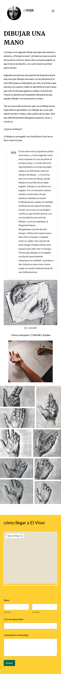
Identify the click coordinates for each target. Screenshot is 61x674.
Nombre (7, 612)
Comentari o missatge (17, 635)
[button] (17, 396)
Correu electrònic (14, 619)
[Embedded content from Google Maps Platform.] (30, 558)
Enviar (9, 663)
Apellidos (36, 612)
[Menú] (53, 11)
